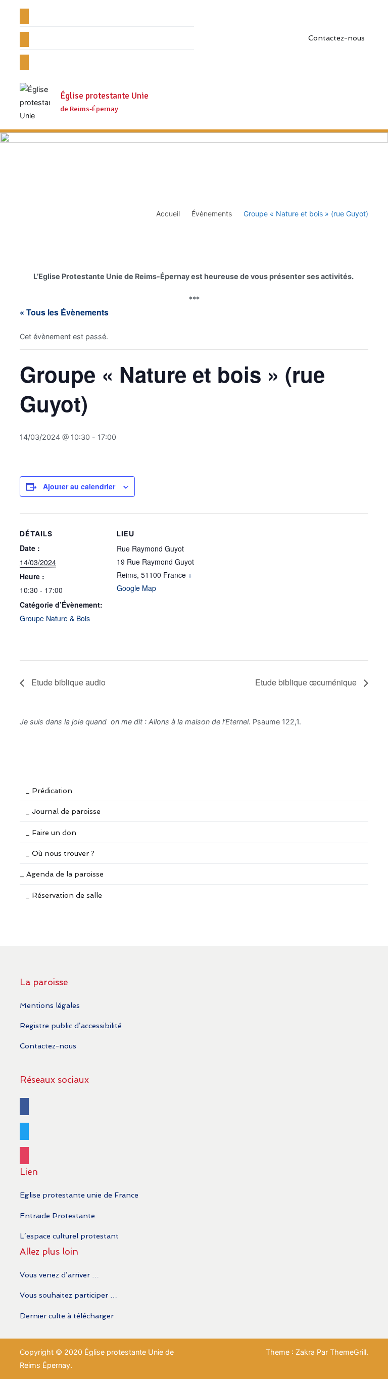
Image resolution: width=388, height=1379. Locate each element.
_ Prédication (48, 790)
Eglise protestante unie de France (79, 1194)
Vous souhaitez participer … (68, 1295)
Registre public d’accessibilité (71, 1025)
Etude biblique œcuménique (307, 682)
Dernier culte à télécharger (67, 1315)
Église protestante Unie (104, 95)
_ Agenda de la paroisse (62, 873)
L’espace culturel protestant (69, 1235)
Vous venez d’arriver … (59, 1274)
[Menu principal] (358, 102)
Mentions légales (50, 1005)
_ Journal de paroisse (63, 811)
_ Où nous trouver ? (59, 853)
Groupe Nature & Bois (55, 618)
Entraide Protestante (57, 1215)
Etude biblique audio (67, 682)
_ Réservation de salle (63, 895)
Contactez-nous (336, 37)
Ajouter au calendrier (79, 486)
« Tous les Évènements (64, 312)
